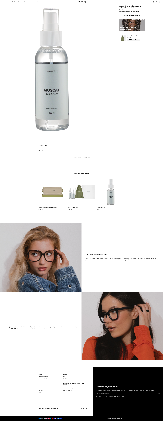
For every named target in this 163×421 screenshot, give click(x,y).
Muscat (110, 418)
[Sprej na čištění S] (110, 192)
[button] (5, 2)
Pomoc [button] (65, 374)
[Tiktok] (83, 408)
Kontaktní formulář (43, 376)
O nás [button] (40, 388)
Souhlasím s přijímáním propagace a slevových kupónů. (110, 396)
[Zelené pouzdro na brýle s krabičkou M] (52, 192)
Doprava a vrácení (44, 145)
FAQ (64, 376)
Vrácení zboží (66, 381)
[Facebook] (81, 408)
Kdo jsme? (41, 390)
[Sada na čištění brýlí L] (81, 192)
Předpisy (65, 378)
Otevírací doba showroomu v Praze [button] (73, 388)
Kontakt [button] (41, 374)
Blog (40, 392)
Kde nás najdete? (43, 378)
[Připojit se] (158, 393)
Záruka (41, 150)
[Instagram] (86, 408)
